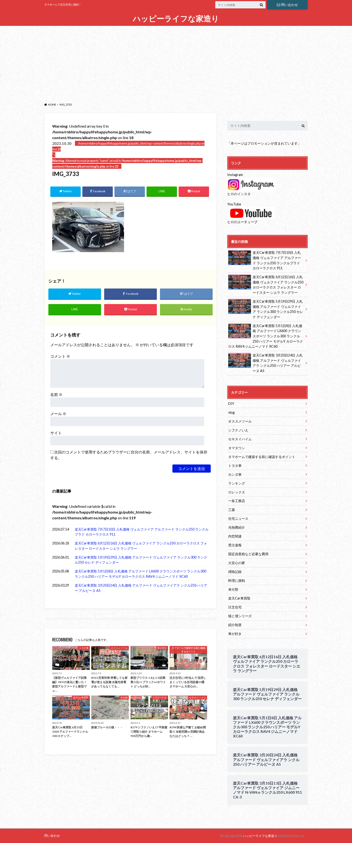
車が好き (235, 634)
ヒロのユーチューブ (242, 222)
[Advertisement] (176, 62)
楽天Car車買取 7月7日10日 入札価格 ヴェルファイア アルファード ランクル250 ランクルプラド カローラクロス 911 (142, 532)
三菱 (231, 510)
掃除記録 (235, 572)
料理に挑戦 (236, 580)
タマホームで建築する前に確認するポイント (261, 457)
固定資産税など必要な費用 (248, 554)
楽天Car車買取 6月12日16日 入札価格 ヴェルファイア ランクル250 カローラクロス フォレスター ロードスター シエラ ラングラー (141, 545)
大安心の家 (236, 563)
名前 (56, 394)
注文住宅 (235, 607)
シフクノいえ (238, 430)
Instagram (235, 175)
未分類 (233, 589)
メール (58, 413)
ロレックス (236, 492)
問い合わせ (289, 5)
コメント (60, 356)
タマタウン (236, 448)
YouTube (234, 204)
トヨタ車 (235, 466)
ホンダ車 (235, 474)
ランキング (236, 483)
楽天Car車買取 (239, 598)
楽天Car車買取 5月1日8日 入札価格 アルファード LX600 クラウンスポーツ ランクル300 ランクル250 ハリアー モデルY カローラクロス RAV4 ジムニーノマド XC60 (140, 573)
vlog (231, 412)
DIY (231, 404)
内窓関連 (235, 536)
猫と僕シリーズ (240, 616)
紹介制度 (235, 625)
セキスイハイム (240, 439)
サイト (56, 432)
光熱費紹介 (236, 527)
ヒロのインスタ (239, 194)
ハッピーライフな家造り (176, 18)
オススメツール (240, 421)
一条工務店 (236, 501)
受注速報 (235, 545)
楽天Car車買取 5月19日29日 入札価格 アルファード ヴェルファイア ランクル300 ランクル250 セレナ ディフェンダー (141, 560)
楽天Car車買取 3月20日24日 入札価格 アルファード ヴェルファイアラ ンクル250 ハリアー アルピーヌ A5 (141, 588)
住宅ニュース (238, 518)
